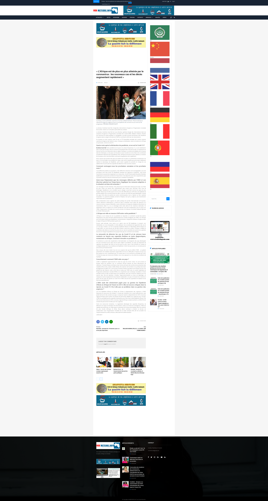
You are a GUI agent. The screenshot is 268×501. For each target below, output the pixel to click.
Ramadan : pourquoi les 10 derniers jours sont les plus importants (107, 328)
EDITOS (108, 17)
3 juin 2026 (161, 285)
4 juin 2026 (160, 273)
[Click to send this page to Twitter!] (102, 321)
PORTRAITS (140, 17)
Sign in (173, 1)
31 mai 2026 (161, 308)
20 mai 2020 (100, 82)
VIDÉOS (164, 17)
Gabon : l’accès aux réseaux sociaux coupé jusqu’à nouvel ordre (103, 371)
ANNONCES (148, 17)
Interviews (116, 17)
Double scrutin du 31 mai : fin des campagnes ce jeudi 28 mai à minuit (137, 450)
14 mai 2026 (133, 489)
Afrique (106, 82)
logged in (106, 344)
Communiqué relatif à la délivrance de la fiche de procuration (136, 459)
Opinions (132, 17)
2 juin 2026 (161, 296)
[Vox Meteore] (105, 10)
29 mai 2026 (133, 454)
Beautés (157, 17)
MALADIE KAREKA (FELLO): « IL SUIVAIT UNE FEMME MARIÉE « (134, 328)
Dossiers (124, 17)
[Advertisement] (121, 57)
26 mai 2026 (133, 463)
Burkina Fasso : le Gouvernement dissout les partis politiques (121, 371)
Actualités (103, 1)
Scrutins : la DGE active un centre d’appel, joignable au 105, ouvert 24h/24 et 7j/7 (163, 303)
